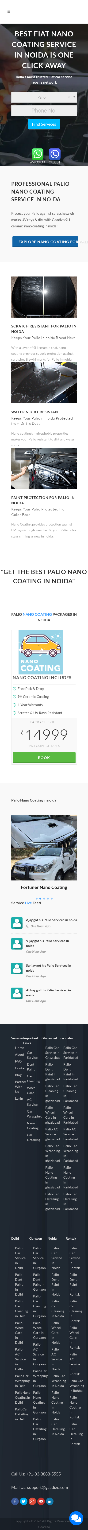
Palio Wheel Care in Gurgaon (39, 1330)
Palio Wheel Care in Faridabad (70, 1115)
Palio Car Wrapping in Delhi (22, 1381)
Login (19, 1098)
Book (44, 757)
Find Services (44, 124)
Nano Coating (32, 1125)
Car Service (32, 1055)
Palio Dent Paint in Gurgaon (39, 1282)
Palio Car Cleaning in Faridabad (70, 1093)
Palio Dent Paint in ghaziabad (52, 1071)
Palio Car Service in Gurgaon (39, 1258)
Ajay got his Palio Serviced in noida (51, 920)
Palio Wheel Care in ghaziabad (52, 1115)
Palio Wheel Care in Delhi (19, 1332)
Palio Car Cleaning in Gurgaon (39, 1306)
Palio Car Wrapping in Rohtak (76, 1386)
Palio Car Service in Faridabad (70, 1052)
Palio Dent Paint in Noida (55, 1284)
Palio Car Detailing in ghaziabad (52, 1201)
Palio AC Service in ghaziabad (52, 1134)
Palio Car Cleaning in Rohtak (75, 1311)
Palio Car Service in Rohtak (74, 1258)
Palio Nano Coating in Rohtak (75, 1407)
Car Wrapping (34, 1113)
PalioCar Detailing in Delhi (21, 1414)
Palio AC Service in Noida (56, 1359)
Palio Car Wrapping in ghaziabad (52, 1153)
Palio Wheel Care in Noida (56, 1332)
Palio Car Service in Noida (56, 1258)
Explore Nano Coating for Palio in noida (48, 241)
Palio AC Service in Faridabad (70, 1134)
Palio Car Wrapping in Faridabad (70, 1153)
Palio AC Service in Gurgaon (39, 1354)
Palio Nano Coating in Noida (57, 1402)
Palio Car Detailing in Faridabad (70, 1201)
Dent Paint (31, 1066)
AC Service (32, 1102)
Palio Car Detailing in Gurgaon (39, 1429)
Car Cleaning (33, 1078)
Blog (18, 1075)
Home (19, 1048)
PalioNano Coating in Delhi (23, 1397)
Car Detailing (33, 1137)
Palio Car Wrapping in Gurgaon (40, 1378)
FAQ (18, 1061)
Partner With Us (20, 1087)
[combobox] (44, 97)
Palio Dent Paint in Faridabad (70, 1071)
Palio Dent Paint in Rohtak (74, 1284)
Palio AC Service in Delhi (20, 1359)
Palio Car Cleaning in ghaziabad (52, 1093)
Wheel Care (31, 1090)
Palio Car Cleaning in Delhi (21, 1308)
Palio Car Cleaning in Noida (57, 1308)
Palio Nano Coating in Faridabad (70, 1177)
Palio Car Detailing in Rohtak (76, 1434)
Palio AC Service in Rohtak (74, 1364)
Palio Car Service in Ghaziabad (53, 1052)
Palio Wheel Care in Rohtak (74, 1337)
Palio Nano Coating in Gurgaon (39, 1402)
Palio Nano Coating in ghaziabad (52, 1177)
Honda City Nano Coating (44, 821)
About (19, 1054)
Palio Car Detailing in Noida (58, 1426)
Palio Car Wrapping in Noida (58, 1381)
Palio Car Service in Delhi (20, 1258)
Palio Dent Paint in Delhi (19, 1284)
